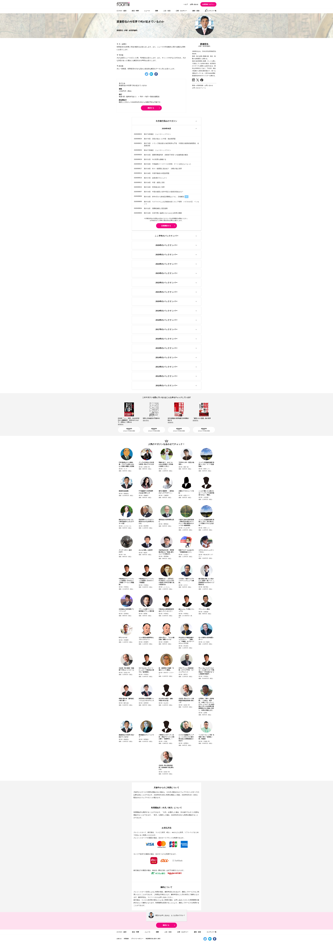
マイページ (151, 897)
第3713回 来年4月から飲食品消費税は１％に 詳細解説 (164, 197)
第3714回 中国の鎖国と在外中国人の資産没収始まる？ (163, 192)
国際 (156, 10)
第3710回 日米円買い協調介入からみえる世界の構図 (163, 213)
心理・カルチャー (181, 10)
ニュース (147, 10)
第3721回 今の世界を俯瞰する (155, 159)
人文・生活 (166, 10)
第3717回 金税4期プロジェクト (155, 178)
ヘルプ (186, 4)
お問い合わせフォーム (199, 88)
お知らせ (119, 938)
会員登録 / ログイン (208, 4)
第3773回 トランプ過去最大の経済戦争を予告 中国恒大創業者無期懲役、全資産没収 (171, 144)
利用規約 (126, 938)
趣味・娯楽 (195, 10)
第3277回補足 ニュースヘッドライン (157, 150)
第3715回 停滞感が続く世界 (154, 187)
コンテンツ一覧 (211, 10)
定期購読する (166, 226)
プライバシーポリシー (137, 938)
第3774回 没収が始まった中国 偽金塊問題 (160, 139)
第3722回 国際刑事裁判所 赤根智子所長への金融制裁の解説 (166, 155)
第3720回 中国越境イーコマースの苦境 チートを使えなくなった (167, 164)
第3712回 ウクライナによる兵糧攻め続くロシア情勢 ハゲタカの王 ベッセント (171, 203)
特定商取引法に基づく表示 (153, 938)
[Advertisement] (205, 103)
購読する (151, 108)
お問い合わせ (194, 4)
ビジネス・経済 (121, 10)
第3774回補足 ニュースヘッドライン (157, 134)
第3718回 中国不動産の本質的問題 (156, 173)
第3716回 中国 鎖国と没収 (154, 182)
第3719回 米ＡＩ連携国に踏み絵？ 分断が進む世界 (163, 168)
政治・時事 (135, 10)
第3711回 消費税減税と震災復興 (156, 208)
